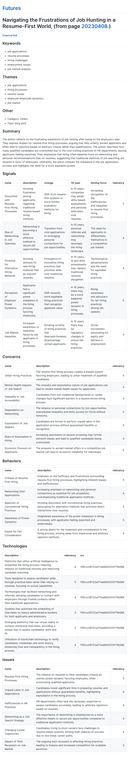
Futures (12, 8)
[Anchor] (22, 43)
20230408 (94, 26)
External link (10, 35)
